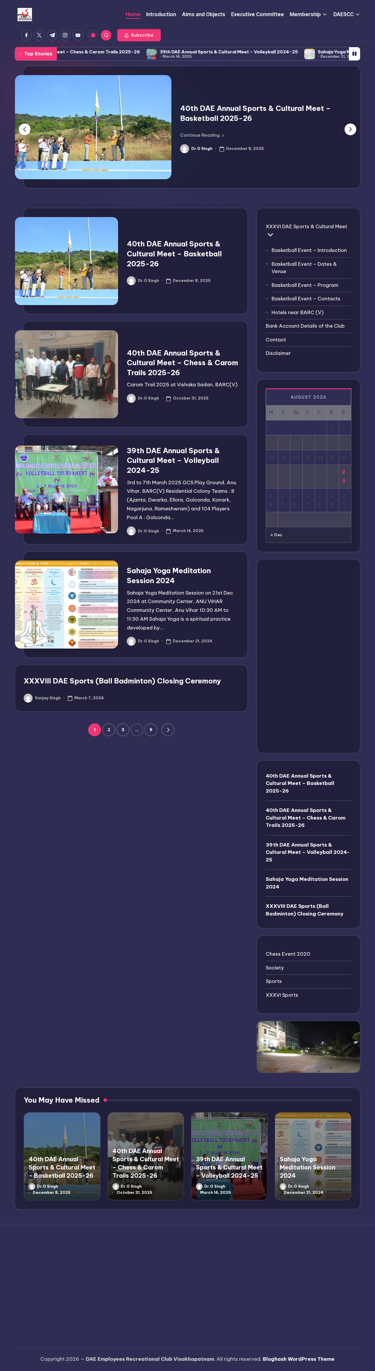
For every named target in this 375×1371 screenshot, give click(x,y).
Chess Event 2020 (288, 954)
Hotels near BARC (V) (298, 312)
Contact (276, 339)
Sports (274, 981)
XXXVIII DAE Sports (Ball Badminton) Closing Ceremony (122, 680)
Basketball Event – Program (305, 285)
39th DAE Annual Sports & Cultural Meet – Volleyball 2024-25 (185, 52)
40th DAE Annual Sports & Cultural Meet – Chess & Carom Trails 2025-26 (182, 362)
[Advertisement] (308, 656)
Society (275, 967)
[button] (139, 35)
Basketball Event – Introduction (309, 250)
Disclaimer (278, 353)
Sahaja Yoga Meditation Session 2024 (316, 52)
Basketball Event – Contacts (306, 298)
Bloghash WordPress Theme (299, 1359)
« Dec (276, 534)
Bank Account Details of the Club (305, 326)
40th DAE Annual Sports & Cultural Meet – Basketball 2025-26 (174, 253)
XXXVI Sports (282, 994)
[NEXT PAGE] (167, 729)
